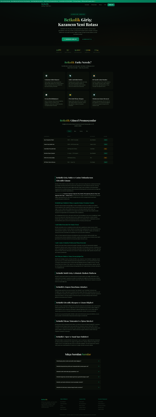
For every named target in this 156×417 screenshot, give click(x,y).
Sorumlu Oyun (101, 407)
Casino (81, 131)
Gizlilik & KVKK (101, 409)
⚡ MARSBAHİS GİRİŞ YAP (70, 39)
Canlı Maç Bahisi (63, 403)
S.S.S (105, 4)
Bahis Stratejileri (63, 409)
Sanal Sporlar (63, 407)
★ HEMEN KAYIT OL (87, 39)
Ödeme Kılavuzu (101, 403)
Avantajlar (87, 4)
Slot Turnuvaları (82, 409)
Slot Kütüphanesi (82, 403)
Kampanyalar (94, 4)
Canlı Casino (81, 401)
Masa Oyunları (82, 405)
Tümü (69, 131)
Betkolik (46, 5)
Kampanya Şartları (101, 405)
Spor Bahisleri (63, 401)
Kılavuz (100, 4)
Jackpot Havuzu (82, 407)
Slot (87, 131)
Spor (75, 131)
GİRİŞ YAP (111, 4)
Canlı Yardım (100, 401)
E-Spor (61, 405)
